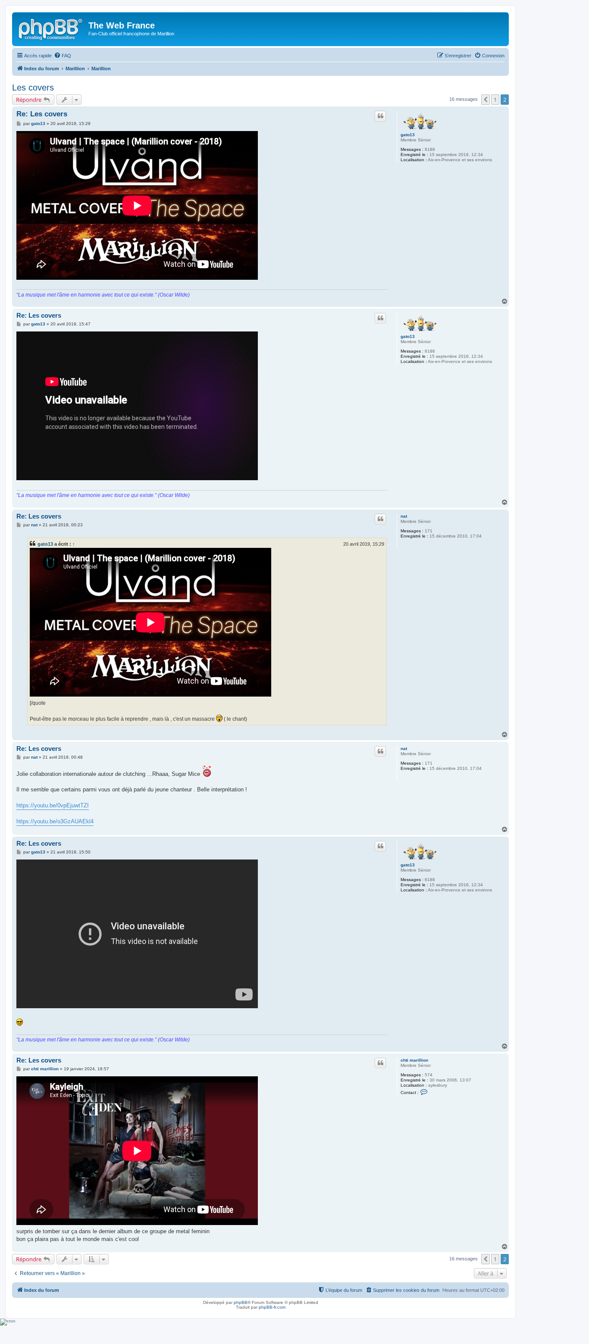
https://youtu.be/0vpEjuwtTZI (52, 805)
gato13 (408, 134)
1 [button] (495, 99)
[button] (485, 99)
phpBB (241, 1302)
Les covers (33, 87)
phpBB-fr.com (272, 1307)
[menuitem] (62, 55)
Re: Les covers (41, 114)
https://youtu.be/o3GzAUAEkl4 (55, 821)
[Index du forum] (51, 28)
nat (404, 516)
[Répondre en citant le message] (380, 116)
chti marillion (414, 1060)
